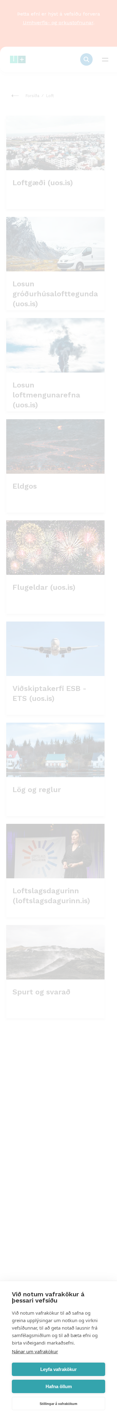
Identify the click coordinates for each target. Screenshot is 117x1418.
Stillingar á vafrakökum (58, 1404)
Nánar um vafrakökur (35, 1351)
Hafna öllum (59, 1386)
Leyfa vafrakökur (58, 1369)
